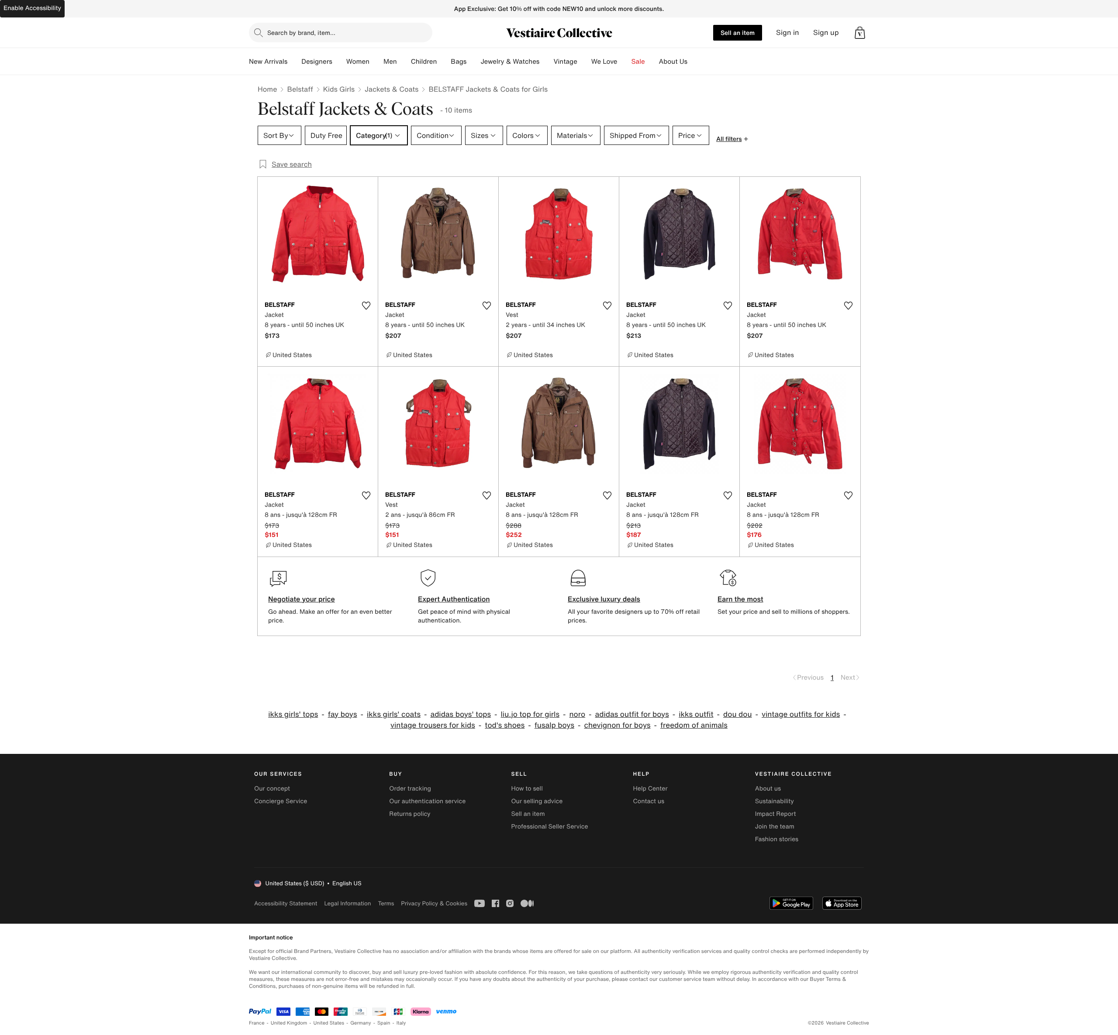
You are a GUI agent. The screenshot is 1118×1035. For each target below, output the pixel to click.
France (257, 1023)
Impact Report (775, 813)
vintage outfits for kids (801, 714)
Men (390, 61)
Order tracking (410, 788)
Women (357, 61)
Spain (383, 1023)
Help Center (650, 788)
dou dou (737, 714)
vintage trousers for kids (432, 725)
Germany (360, 1023)
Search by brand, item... (301, 32)
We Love (604, 61)
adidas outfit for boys (632, 714)
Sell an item (738, 32)
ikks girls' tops (293, 714)
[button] (860, 33)
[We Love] (624, 61)
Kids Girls (339, 89)
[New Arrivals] (294, 61)
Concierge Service (280, 801)
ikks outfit (696, 714)
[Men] (403, 61)
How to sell (526, 788)
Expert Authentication (454, 599)
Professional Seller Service (549, 826)
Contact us (649, 801)
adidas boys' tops (460, 714)
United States (329, 1023)
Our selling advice (536, 801)
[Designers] (339, 61)
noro (577, 714)
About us (768, 788)
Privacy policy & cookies (434, 903)
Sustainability (774, 801)
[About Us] (694, 61)
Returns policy (409, 813)
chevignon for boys (617, 725)
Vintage (565, 61)
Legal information (347, 903)
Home (267, 89)
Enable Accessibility (32, 8)
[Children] (443, 61)
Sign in (787, 32)
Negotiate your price (301, 599)
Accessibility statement (285, 903)
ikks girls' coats (394, 714)
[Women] (376, 61)
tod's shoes (504, 725)
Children (424, 61)
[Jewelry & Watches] (546, 61)
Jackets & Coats (391, 89)
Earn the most (740, 599)
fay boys (342, 714)
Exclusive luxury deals (604, 599)
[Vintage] (584, 61)
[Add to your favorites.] (366, 305)
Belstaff (300, 89)
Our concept (272, 788)
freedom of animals (694, 725)
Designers (316, 61)
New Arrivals (268, 61)
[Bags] (473, 61)
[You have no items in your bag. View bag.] (860, 33)
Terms (386, 903)
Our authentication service (427, 801)
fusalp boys (554, 725)
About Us (673, 61)
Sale (638, 61)
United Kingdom (289, 1023)
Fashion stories (776, 839)
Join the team (774, 826)
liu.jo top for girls (530, 714)
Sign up (826, 32)
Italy (401, 1023)
